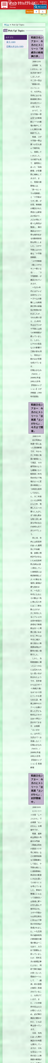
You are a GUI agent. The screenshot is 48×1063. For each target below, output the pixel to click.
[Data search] (24, 14)
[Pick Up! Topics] (31, 27)
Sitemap (13, 7)
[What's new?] (8, 14)
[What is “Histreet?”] (39, 14)
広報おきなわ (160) (14, 46)
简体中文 (43, 2)
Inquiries (13, 5)
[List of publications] (16, 27)
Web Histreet (22, 3)
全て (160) (10, 42)
